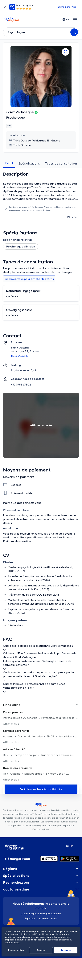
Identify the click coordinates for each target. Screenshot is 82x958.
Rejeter (41, 950)
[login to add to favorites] (65, 52)
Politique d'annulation (17, 541)
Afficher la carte (41, 425)
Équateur (30, 918)
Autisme (8, 736)
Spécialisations (29, 163)
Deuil (6, 755)
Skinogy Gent (55, 773)
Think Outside (12, 773)
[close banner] (5, 7)
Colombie (56, 913)
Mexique (45, 913)
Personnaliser (16, 950)
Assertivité (65, 736)
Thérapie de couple (25, 755)
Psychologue (15, 117)
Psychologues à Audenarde (20, 718)
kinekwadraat (33, 773)
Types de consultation (61, 163)
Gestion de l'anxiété (30, 736)
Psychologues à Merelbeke (58, 718)
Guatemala (43, 918)
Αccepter (66, 950)
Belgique (34, 913)
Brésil (54, 918)
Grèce (24, 913)
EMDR (51, 736)
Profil (9, 163)
